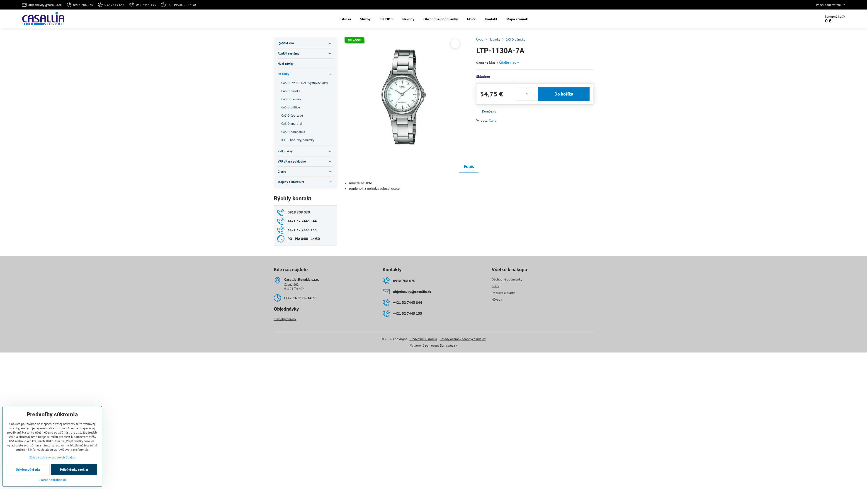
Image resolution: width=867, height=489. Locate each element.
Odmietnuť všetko (28, 469)
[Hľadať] (805, 19)
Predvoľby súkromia (423, 339)
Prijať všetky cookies (74, 469)
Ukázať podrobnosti (52, 480)
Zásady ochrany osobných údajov (463, 339)
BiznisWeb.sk (448, 345)
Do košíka (563, 94)
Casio (492, 120)
